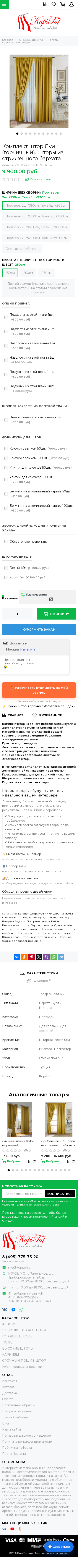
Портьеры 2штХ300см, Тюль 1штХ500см (36, 238)
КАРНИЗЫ (10, 1354)
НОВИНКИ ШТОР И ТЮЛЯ (55, 913)
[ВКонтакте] (17, 957)
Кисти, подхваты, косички (22, 1367)
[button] (17, 134)
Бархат (35, 925)
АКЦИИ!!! (9, 1324)
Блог (6, 1423)
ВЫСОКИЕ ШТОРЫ (18, 1348)
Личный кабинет (15, 1417)
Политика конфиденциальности (37, 1204)
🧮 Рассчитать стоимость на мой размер (39, 690)
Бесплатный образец (22, 249)
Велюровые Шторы (15, 925)
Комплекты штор (28, 933)
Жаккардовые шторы (56, 933)
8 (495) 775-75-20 (20, 1256)
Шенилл (47, 925)
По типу (64, 917)
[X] (39, 957)
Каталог (8, 1387)
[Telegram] (61, 957)
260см (28, 273)
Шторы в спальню (52, 929)
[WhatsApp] (53, 957)
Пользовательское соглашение (26, 1435)
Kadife (55, 921)
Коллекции (36, 917)
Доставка (9, 1393)
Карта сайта (11, 1429)
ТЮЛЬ (7, 1342)
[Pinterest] (31, 957)
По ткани (52, 917)
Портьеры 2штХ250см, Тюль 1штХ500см (36, 227)
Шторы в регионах (16, 1411)
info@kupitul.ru (19, 1267)
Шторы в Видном (14, 921)
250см (10, 273)
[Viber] (46, 957)
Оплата (7, 1399)
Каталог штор (27, 913)
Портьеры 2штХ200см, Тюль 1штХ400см (36, 216)
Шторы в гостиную (26, 929)
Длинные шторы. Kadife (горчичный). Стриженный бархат (18, 1143)
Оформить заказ (39, 629)
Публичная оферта (17, 1448)
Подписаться (60, 1194)
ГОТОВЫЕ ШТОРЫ (14, 917)
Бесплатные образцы (19, 1405)
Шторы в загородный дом (39, 937)
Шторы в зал (11, 937)
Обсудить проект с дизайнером (27, 891)
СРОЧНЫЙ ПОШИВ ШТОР (24, 1361)
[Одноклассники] (24, 957)
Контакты (9, 1381)
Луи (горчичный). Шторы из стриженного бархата (58, 1143)
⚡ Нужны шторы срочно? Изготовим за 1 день (38, 706)
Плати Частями (14, 1454)
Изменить (27, 649)
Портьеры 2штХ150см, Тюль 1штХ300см (36, 205)
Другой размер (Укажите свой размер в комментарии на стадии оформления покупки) (38, 288)
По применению (38, 921)
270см (46, 273)
